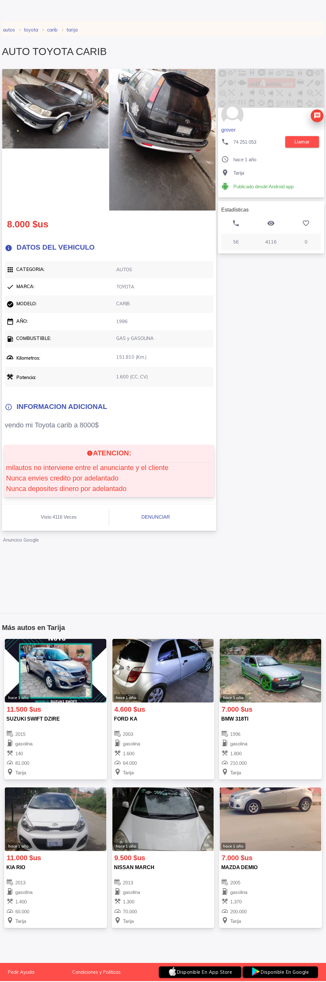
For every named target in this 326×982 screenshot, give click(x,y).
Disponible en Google (285, 972)
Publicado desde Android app (263, 186)
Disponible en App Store (204, 972)
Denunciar (155, 517)
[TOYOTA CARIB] (55, 109)
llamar (302, 141)
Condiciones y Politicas (96, 972)
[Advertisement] (109, 570)
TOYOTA (31, 30)
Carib (52, 30)
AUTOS (9, 30)
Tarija (72, 30)
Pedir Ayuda (21, 972)
